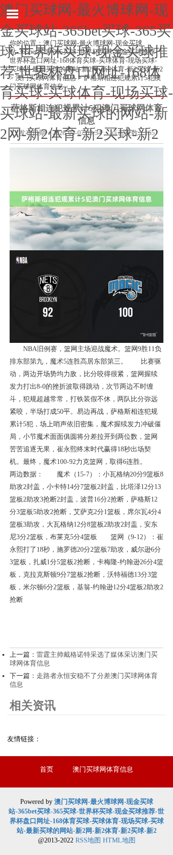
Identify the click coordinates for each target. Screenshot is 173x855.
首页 (46, 769)
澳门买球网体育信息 (103, 769)
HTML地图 (119, 840)
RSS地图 (88, 840)
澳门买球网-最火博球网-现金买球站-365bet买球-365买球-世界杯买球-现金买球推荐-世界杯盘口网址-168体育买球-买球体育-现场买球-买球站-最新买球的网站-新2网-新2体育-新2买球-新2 (86, 72)
